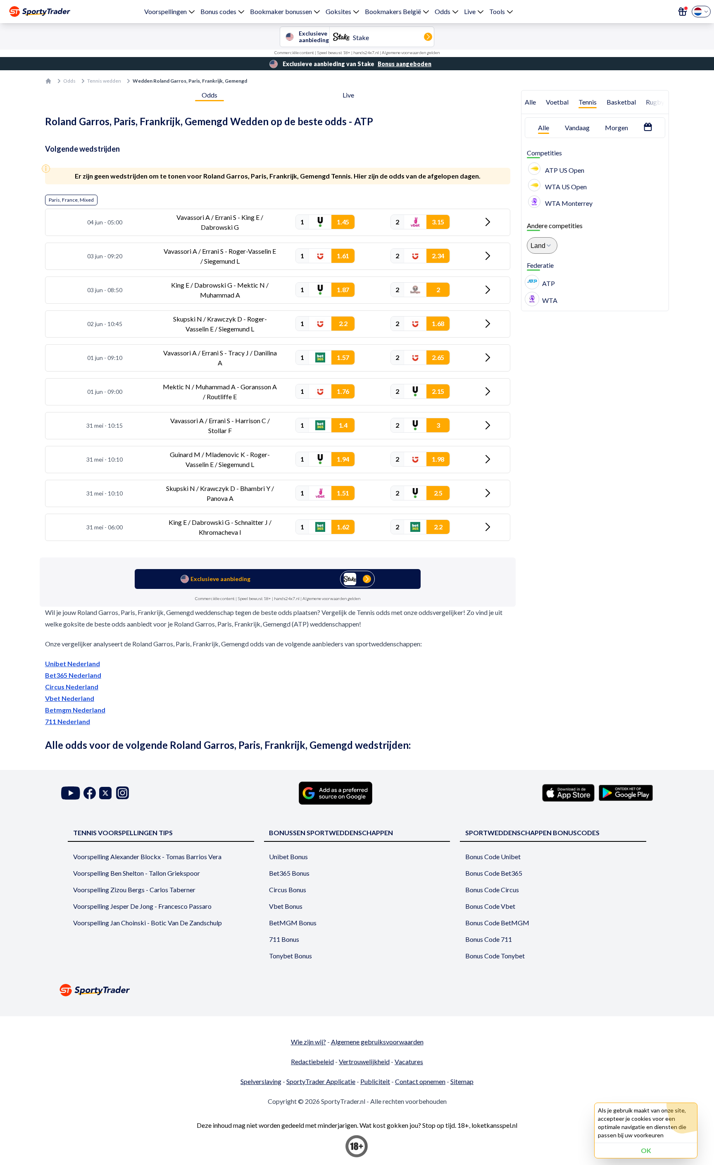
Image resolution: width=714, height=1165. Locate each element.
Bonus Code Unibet (493, 856)
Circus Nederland (71, 687)
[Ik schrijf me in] (682, 11)
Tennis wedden (104, 81)
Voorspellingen (165, 11)
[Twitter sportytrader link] (105, 792)
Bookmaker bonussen (281, 11)
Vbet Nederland (69, 698)
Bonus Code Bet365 (493, 873)
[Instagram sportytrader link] (122, 792)
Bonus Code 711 (488, 939)
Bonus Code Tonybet (495, 956)
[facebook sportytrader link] (89, 792)
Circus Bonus (287, 889)
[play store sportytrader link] (626, 792)
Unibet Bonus (288, 856)
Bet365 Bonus (289, 873)
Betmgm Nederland (75, 710)
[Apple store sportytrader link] (568, 792)
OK (646, 1150)
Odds (442, 11)
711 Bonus (284, 939)
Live (470, 11)
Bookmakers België (393, 11)
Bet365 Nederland (73, 675)
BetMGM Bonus (293, 923)
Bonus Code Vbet (490, 906)
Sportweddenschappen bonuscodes (532, 832)
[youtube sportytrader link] (70, 792)
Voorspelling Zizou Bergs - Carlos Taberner (134, 889)
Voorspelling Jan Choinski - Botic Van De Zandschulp (147, 923)
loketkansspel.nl (494, 1125)
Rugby (655, 102)
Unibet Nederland (72, 663)
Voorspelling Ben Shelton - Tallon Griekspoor (136, 873)
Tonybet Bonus (290, 956)
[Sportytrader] (39, 11)
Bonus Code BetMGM (497, 923)
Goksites (338, 11)
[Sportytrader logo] (357, 990)
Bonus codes (218, 11)
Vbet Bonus (285, 906)
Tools (497, 11)
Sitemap (462, 1081)
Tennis (587, 102)
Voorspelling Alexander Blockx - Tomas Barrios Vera (147, 856)
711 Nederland (67, 721)
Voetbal (557, 102)
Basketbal (621, 102)
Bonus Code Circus (492, 889)
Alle (530, 102)
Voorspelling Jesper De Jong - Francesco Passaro (142, 906)
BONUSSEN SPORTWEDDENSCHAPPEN (331, 832)
